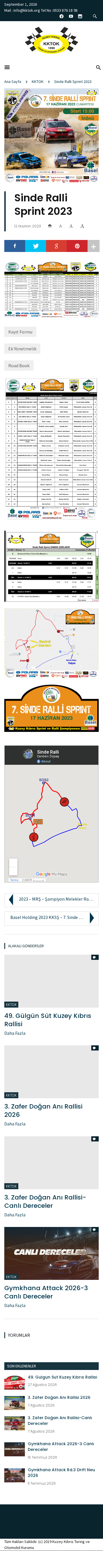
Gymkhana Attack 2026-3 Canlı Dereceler (46, 1292)
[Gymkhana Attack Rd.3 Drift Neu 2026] (14, 1475)
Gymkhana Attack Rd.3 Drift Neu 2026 (61, 1472)
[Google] (56, 246)
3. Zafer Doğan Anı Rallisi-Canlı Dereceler (45, 1201)
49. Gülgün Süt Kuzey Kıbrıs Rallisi (47, 1019)
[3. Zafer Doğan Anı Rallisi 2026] (14, 1402)
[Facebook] (14, 246)
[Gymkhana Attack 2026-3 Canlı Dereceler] (51, 1253)
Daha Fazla (14, 1033)
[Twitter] (35, 246)
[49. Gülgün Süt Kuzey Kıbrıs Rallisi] (14, 1382)
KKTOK (37, 81)
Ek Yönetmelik (22, 348)
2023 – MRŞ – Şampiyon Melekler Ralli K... (59, 899)
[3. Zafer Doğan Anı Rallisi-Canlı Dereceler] (14, 1423)
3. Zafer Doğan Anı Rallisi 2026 (43, 1110)
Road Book (18, 365)
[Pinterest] (77, 246)
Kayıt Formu (20, 332)
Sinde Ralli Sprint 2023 (73, 81)
